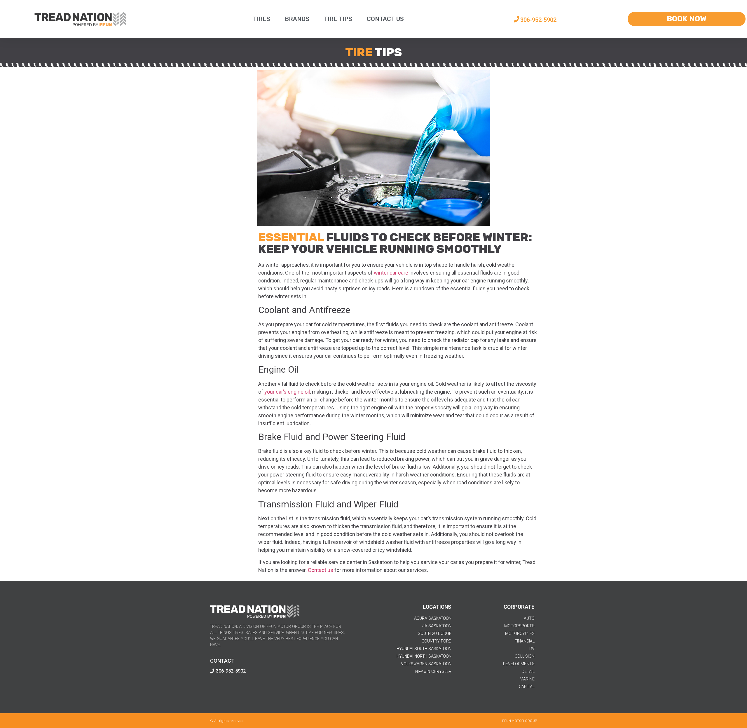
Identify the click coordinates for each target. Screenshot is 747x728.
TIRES (261, 18)
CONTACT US (385, 18)
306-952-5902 (538, 19)
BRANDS (297, 18)
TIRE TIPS (338, 18)
